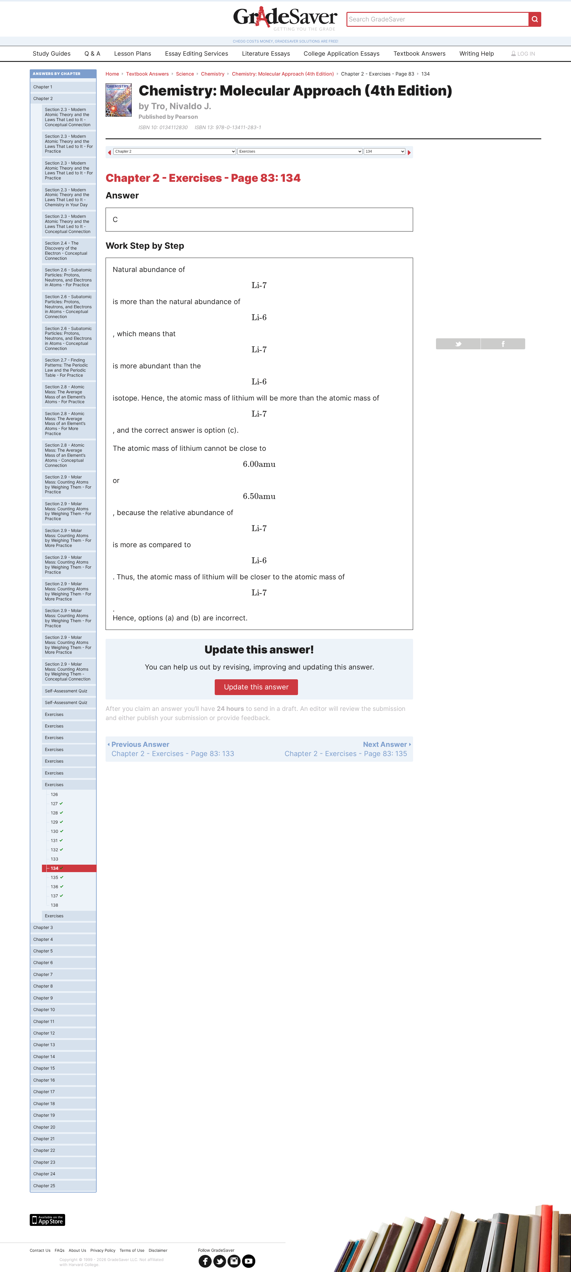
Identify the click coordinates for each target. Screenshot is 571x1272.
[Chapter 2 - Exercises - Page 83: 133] (109, 152)
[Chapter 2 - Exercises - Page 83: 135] (409, 152)
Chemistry (213, 74)
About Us (77, 1250)
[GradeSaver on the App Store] (47, 1220)
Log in (525, 54)
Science (185, 74)
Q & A (92, 53)
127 (55, 803)
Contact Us (40, 1250)
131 (55, 840)
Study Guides (51, 53)
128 (55, 812)
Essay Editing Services (196, 53)
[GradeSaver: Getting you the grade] (285, 19)
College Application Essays (341, 53)
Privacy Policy (102, 1250)
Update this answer (256, 687)
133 (54, 858)
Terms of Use (132, 1250)
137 (55, 895)
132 (55, 849)
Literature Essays (266, 53)
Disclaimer (158, 1250)
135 (55, 877)
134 (55, 868)
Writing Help (476, 53)
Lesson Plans (132, 53)
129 (55, 821)
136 (55, 886)
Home (112, 74)
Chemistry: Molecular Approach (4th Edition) (283, 74)
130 (55, 831)
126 (54, 794)
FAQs (60, 1250)
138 (54, 905)
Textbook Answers (419, 53)
